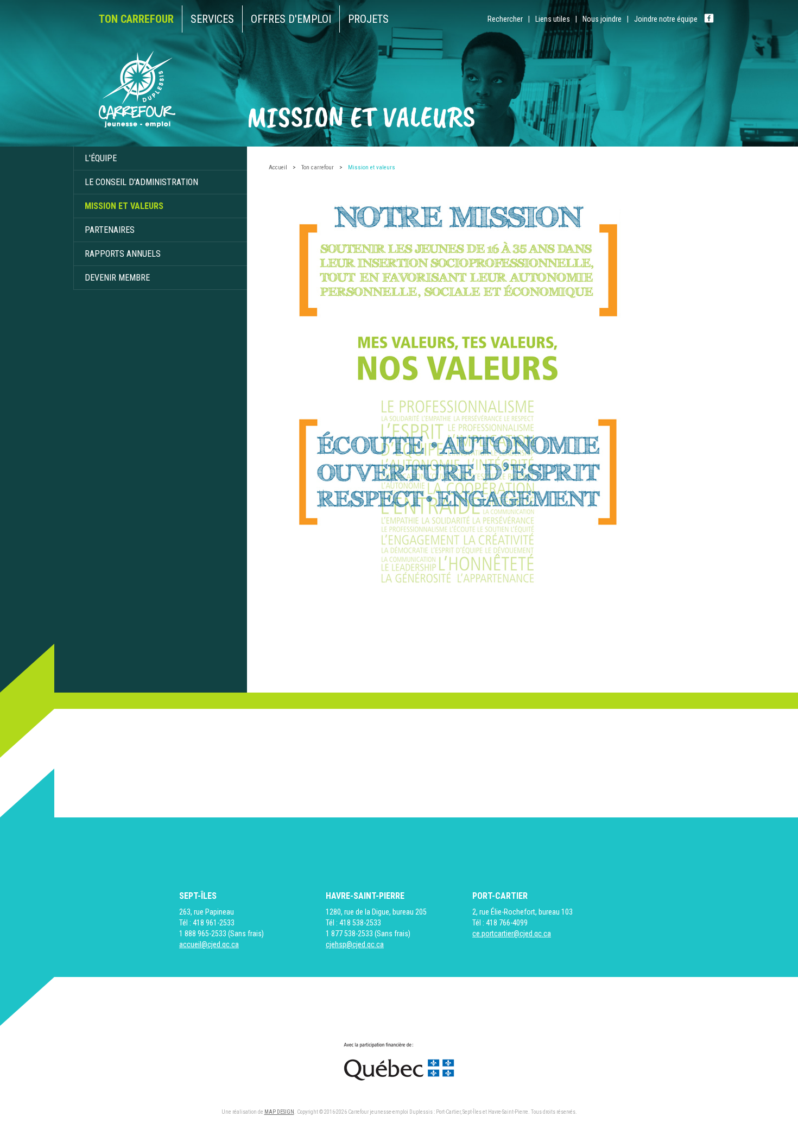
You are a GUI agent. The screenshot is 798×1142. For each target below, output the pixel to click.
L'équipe (101, 158)
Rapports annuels (123, 254)
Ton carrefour (317, 167)
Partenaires (110, 230)
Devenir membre (117, 277)
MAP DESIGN (279, 1112)
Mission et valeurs (124, 206)
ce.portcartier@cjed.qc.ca (511, 933)
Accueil (278, 167)
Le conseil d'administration (141, 182)
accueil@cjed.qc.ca (209, 944)
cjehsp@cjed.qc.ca (355, 944)
